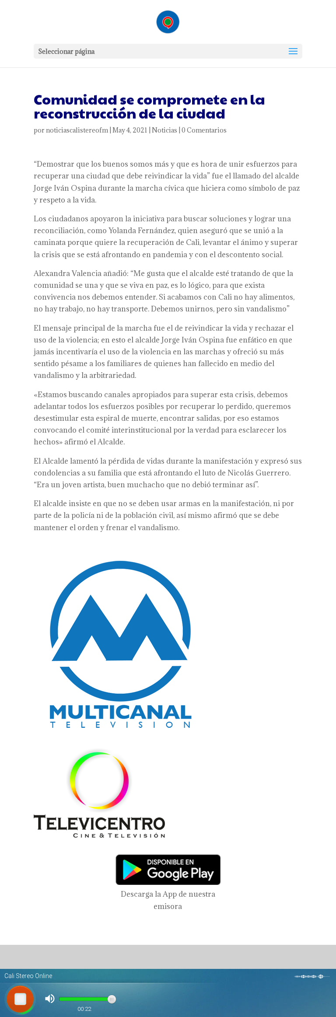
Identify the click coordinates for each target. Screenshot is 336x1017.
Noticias (164, 130)
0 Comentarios (204, 130)
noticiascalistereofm (77, 130)
